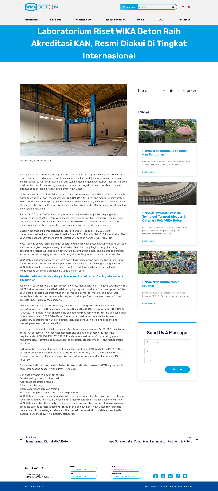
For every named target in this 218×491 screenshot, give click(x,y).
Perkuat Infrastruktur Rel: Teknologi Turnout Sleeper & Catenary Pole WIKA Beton (164, 216)
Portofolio (185, 19)
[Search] (173, 7)
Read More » (148, 172)
